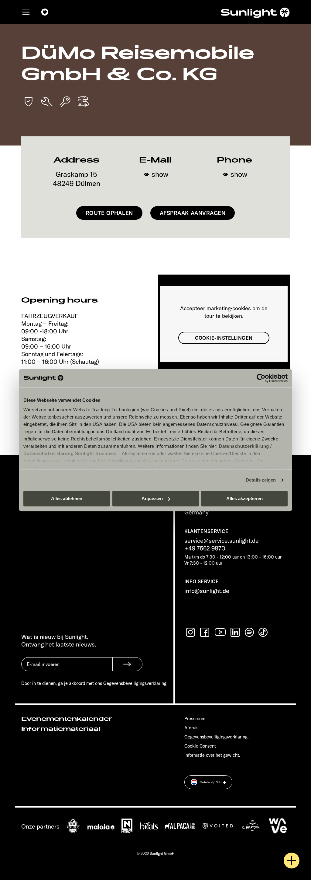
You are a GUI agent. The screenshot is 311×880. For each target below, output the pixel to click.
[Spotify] (249, 632)
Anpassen (152, 498)
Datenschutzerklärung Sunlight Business (69, 453)
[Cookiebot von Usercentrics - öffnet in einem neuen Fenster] (261, 378)
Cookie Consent (200, 746)
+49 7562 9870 (204, 548)
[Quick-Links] (291, 860)
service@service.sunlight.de (221, 540)
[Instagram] (191, 632)
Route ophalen (109, 212)
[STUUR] (127, 664)
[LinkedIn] (235, 632)
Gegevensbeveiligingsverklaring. (216, 737)
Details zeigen (261, 479)
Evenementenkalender (66, 719)
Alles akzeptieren (244, 498)
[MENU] (26, 12)
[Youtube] (220, 632)
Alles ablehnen (66, 498)
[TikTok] (263, 632)
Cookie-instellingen (223, 338)
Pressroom (194, 718)
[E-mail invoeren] (66, 668)
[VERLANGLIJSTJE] (45, 12)
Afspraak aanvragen (193, 212)
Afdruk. (191, 728)
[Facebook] (205, 632)
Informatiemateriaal (60, 729)
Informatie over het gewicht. (212, 755)
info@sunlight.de (206, 590)
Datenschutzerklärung (244, 446)
